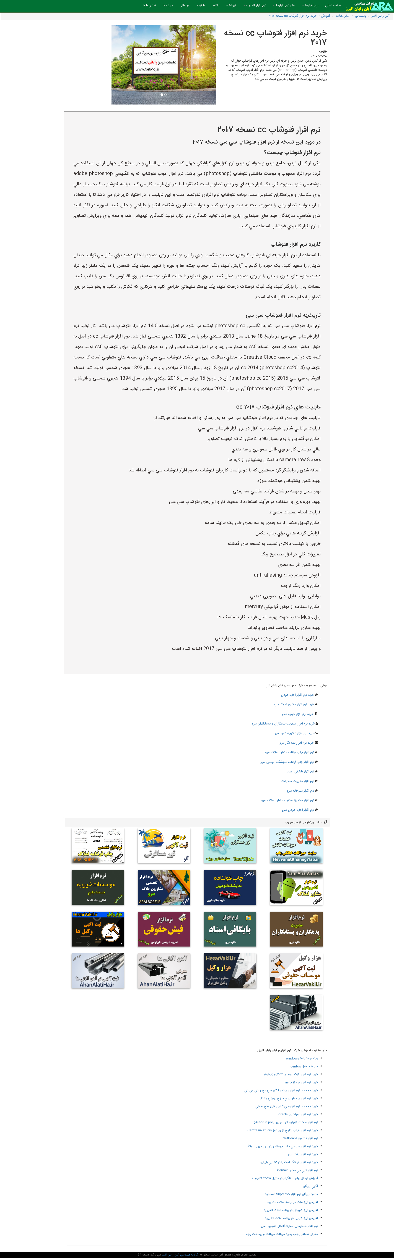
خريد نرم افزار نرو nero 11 (301, 1082)
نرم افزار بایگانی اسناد (300, 771)
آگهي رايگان (310, 1186)
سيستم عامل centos (304, 1066)
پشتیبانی (360, 16)
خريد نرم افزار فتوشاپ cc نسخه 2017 (292, 16)
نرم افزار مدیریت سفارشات (297, 781)
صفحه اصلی (331, 5)
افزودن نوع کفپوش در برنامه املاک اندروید (291, 1210)
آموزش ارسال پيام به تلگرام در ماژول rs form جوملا (285, 1178)
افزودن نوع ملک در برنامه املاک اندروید (292, 1202)
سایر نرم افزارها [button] (285, 5)
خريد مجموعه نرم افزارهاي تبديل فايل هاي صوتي (286, 1106)
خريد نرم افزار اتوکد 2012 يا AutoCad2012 (291, 1074)
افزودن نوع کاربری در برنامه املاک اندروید (291, 1218)
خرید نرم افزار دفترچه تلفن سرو (294, 733)
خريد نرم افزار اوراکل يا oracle (298, 1114)
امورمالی (185, 5)
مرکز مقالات (342, 16)
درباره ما (168, 5)
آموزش (325, 16)
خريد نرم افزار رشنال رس (302, 1154)
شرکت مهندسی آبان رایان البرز (180, 1254)
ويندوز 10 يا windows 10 (302, 1058)
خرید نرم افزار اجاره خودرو (297, 695)
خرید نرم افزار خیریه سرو (297, 714)
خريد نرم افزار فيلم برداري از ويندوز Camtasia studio (282, 1130)
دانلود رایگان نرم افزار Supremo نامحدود (291, 1194)
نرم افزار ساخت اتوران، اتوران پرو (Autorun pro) (286, 1122)
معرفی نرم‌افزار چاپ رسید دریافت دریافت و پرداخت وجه (282, 1234)
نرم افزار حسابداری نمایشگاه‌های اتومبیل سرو (289, 1226)
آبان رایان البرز (380, 16)
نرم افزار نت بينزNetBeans (300, 1138)
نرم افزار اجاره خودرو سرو (298, 810)
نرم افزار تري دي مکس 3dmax (297, 1170)
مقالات (201, 5)
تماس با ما (149, 5)
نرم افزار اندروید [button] (256, 5)
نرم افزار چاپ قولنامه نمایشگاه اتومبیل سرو (287, 762)
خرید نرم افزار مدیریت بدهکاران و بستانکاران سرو (283, 724)
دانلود (216, 5)
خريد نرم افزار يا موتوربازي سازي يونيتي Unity (289, 1098)
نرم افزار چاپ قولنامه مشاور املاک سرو (289, 752)
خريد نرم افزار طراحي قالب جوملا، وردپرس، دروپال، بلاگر (282, 1146)
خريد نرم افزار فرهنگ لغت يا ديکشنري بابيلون (288, 1162)
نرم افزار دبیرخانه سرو (300, 791)
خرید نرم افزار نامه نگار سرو (297, 743)
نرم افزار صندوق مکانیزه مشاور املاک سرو (287, 800)
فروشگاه (231, 5)
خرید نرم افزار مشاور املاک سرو (294, 704)
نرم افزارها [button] (311, 5)
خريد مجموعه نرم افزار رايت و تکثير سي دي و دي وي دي (281, 1090)
